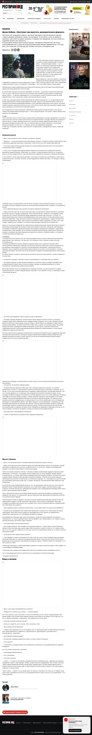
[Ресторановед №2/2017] (5, 698)
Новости (71, 100)
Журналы (56, 18)
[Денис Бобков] (5, 687)
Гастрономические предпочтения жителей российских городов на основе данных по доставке (35, 1)
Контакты (71, 123)
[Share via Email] (18, 50)
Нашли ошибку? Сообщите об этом (16, 712)
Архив (86, 29)
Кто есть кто (47, 18)
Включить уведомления (75, 730)
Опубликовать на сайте (67, 18)
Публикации (10, 18)
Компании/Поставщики (33, 18)
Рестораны (18, 10)
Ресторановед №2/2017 (16, 699)
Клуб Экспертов (7, 10)
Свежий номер (73, 29)
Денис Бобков (14, 686)
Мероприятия (20, 18)
